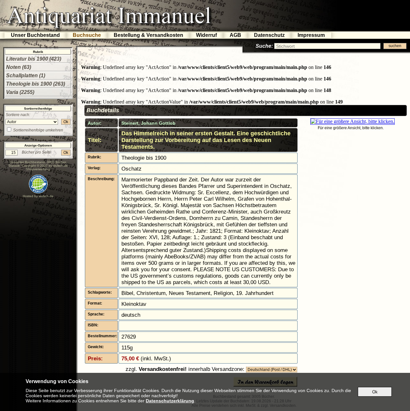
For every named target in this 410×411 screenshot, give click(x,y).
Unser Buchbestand (35, 35)
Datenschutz (269, 35)
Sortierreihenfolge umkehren (38, 130)
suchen (395, 46)
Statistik (14, 165)
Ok (65, 122)
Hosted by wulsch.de (38, 196)
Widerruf (206, 35)
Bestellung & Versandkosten (148, 35)
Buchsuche (87, 35)
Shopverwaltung (38, 169)
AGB (235, 35)
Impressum (311, 35)
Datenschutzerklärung (170, 400)
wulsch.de (60, 165)
